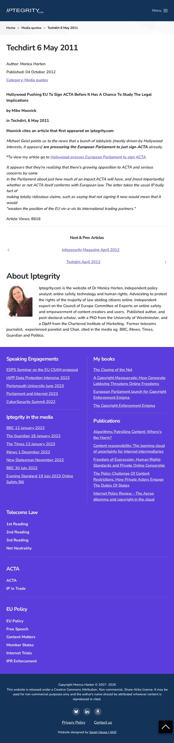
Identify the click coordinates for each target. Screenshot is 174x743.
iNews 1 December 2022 (28, 452)
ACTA (11, 580)
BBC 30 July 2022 (22, 468)
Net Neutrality (19, 548)
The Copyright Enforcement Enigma (124, 405)
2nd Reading (17, 532)
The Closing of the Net (112, 369)
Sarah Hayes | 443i (102, 732)
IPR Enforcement (21, 661)
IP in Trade (16, 588)
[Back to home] (25, 10)
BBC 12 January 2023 (25, 427)
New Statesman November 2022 (35, 459)
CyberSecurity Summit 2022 (30, 401)
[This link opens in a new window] (76, 711)
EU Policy (14, 621)
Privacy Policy (73, 722)
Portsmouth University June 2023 (35, 385)
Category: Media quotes (27, 80)
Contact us (103, 722)
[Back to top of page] (165, 726)
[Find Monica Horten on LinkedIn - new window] (87, 711)
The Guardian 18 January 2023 (33, 435)
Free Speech (17, 629)
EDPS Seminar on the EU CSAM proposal (42, 369)
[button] (160, 10)
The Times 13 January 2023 (30, 444)
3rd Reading (17, 540)
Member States (20, 644)
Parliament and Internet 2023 (32, 393)
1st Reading (17, 524)
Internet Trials (19, 653)
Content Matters (20, 636)
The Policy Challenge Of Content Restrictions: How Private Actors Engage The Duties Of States (128, 479)
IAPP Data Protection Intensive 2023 (38, 377)
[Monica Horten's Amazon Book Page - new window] (98, 711)
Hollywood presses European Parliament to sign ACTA (98, 157)
